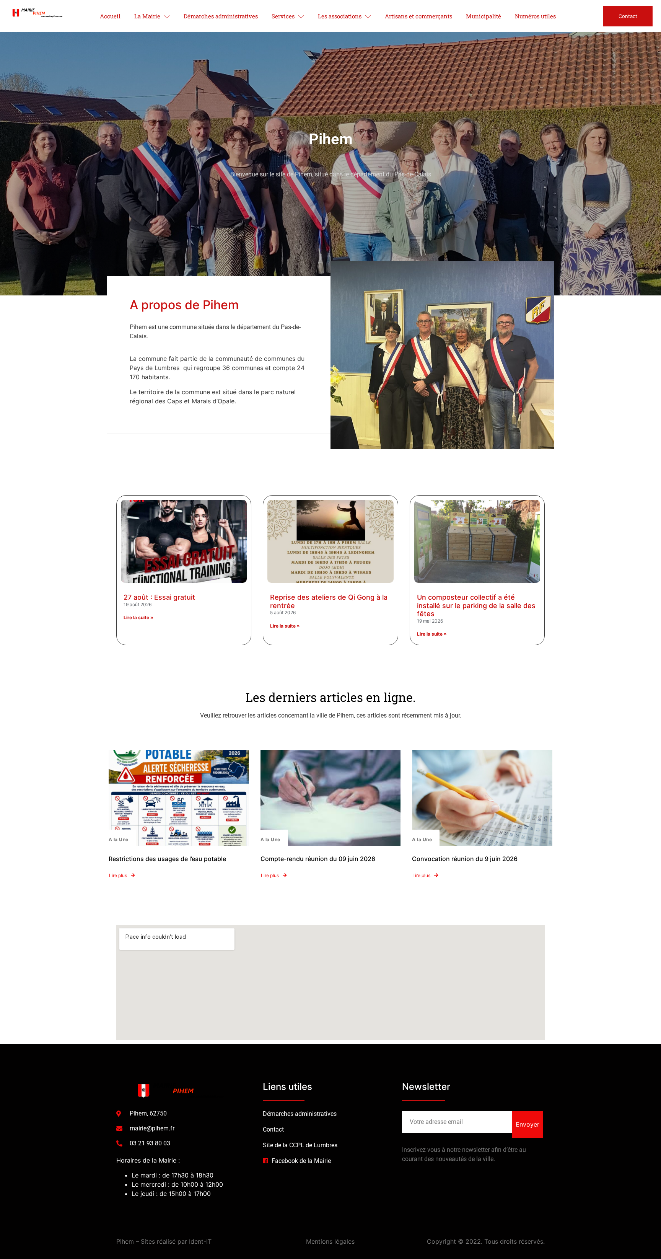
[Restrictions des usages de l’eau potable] (179, 798)
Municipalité (483, 16)
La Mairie (147, 16)
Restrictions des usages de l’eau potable (167, 859)
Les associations (339, 16)
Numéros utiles (535, 16)
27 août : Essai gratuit (159, 597)
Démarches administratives (221, 16)
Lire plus (118, 875)
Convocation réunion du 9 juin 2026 (465, 859)
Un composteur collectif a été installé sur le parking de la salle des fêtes (476, 605)
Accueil (110, 16)
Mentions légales (330, 1241)
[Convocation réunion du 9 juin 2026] (482, 798)
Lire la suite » (138, 617)
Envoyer (527, 1124)
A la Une (119, 839)
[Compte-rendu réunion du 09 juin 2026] (330, 798)
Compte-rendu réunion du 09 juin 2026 (317, 859)
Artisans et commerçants (418, 16)
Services (283, 16)
